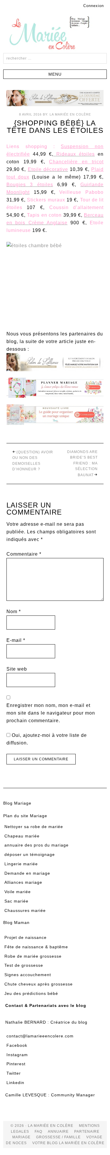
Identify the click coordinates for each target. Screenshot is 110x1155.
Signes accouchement (27, 974)
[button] (55, 74)
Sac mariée (16, 901)
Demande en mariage (27, 873)
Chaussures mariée (25, 910)
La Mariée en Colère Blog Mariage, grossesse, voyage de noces (55, 34)
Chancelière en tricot (76, 161)
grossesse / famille (58, 1137)
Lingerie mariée (21, 863)
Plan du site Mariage (25, 815)
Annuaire (58, 1131)
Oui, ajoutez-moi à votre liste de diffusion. (46, 739)
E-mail (15, 640)
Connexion (93, 6)
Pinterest (16, 1063)
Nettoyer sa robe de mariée (33, 826)
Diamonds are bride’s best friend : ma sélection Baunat (82, 463)
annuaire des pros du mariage (36, 845)
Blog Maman (16, 922)
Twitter (13, 1073)
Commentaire (23, 554)
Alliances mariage (23, 882)
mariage (21, 1137)
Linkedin (15, 1082)
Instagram (17, 1054)
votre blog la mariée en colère (68, 1143)
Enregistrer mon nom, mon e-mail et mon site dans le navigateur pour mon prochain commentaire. (50, 713)
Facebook (16, 1045)
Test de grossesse (23, 965)
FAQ (38, 1131)
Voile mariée (17, 891)
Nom (13, 611)
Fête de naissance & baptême (36, 946)
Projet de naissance (25, 937)
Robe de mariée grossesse (33, 956)
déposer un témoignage (29, 854)
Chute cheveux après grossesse (38, 984)
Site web (16, 668)
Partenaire (86, 1131)
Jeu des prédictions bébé (31, 993)
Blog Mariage (17, 803)
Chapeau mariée (22, 836)
